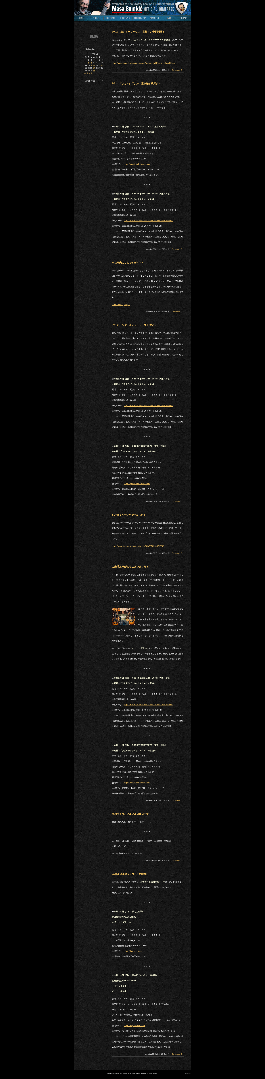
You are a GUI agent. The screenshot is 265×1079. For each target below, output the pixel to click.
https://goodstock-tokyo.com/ (137, 164)
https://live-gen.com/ (133, 951)
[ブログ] (169, 18)
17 (94, 65)
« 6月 (86, 73)
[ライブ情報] (110, 18)
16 (91, 65)
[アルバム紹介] (139, 18)
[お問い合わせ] (183, 18)
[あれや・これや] (154, 18)
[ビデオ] (96, 18)
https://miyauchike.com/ (134, 1026)
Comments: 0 (177, 70)
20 (102, 65)
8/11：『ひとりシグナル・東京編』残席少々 (136, 83)
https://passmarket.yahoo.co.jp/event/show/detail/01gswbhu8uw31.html (143, 63)
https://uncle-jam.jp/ (121, 305)
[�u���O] (94, 38)
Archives (90, 81)
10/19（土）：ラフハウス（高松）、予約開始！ (138, 31)
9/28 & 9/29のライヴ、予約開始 (129, 874)
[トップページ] (81, 18)
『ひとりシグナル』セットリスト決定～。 (135, 325)
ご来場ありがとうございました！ (130, 566)
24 (94, 68)
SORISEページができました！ (129, 514)
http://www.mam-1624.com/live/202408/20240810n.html (148, 221)
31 (94, 70)
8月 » (91, 73)
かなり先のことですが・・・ (128, 262)
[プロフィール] (125, 18)
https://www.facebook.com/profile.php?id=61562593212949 (138, 546)
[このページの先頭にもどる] (188, 1073)
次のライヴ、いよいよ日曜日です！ (131, 814)
